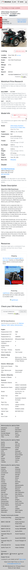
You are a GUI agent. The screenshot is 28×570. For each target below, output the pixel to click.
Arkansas (17, 469)
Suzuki (3, 458)
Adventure (4, 428)
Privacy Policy (20, 566)
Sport (16, 433)
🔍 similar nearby (20, 51)
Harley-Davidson (6, 447)
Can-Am (17, 444)
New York (4, 496)
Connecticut (4, 472)
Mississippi (4, 489)
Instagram (6, 553)
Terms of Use (12, 568)
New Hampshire (19, 492)
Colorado (17, 471)
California (4, 471)
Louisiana (3, 483)
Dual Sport (18, 429)
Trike (2, 437)
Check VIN (24, 74)
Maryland (3, 485)
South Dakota (5, 505)
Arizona (3, 469)
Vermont (3, 508)
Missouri (17, 489)
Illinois (17, 478)
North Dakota (5, 497)
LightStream (6, 293)
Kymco (3, 453)
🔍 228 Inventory (22, 164)
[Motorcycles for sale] (13, 2)
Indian (17, 449)
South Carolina (19, 503)
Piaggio (3, 454)
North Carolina (19, 496)
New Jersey (4, 494)
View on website (22, 20)
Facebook (14, 553)
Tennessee (18, 505)
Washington (4, 510)
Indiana (3, 480)
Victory (17, 460)
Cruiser (17, 428)
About (18, 568)
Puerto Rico (18, 501)
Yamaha (3, 462)
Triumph (17, 458)
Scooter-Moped (5, 433)
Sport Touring (5, 435)
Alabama (3, 467)
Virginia (17, 508)
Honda (17, 447)
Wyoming (17, 512)
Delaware (17, 472)
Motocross (18, 431)
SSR (2, 456)
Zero (16, 462)
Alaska (17, 467)
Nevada (3, 492)
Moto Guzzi (18, 453)
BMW (16, 442)
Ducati (3, 446)
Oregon (17, 499)
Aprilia (3, 442)
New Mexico (18, 494)
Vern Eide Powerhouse (8, 169)
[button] (16, 15)
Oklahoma (4, 499)
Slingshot (17, 456)
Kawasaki (17, 451)
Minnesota (18, 487)
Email (21, 553)
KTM (2, 451)
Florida (3, 474)
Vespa (3, 460)
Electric (3, 431)
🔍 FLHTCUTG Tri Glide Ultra (19, 116)
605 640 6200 (22, 22)
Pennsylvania (4, 501)
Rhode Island (4, 503)
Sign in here (22, 559)
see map (19, 55)
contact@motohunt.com (14, 563)
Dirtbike (3, 429)
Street (17, 437)
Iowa (16, 480)
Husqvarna (4, 449)
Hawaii (17, 476)
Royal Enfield (19, 454)
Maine (17, 483)
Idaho (2, 478)
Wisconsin (4, 512)
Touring (17, 435)
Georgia (17, 474)
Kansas (3, 481)
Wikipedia (13, 159)
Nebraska (18, 490)
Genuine (17, 446)
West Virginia (19, 510)
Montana (3, 490)
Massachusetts (19, 485)
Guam (2, 476)
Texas (2, 506)
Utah (16, 506)
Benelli (3, 444)
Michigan (3, 487)
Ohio (16, 497)
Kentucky (17, 481)
